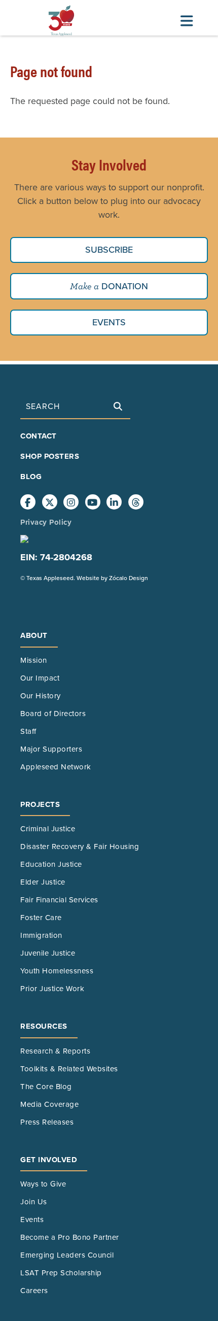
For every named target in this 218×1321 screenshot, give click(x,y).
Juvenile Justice (47, 953)
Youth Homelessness (56, 970)
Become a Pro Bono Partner (69, 1237)
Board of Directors (53, 713)
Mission (33, 660)
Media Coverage (49, 1104)
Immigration (41, 935)
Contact (38, 436)
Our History (40, 695)
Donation (123, 286)
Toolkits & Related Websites (69, 1068)
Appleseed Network (55, 766)
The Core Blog (46, 1086)
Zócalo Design (128, 578)
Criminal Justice (47, 828)
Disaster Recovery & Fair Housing (79, 846)
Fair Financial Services (59, 899)
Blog (31, 476)
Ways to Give (43, 1184)
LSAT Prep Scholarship (61, 1272)
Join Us (33, 1201)
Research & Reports (55, 1051)
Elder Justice (42, 882)
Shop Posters (49, 456)
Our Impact (39, 678)
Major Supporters (51, 749)
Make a (84, 286)
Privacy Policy (45, 522)
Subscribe (109, 249)
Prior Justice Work (52, 988)
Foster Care (41, 917)
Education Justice (51, 864)
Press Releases (47, 1122)
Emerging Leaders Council (67, 1255)
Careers (34, 1290)
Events (109, 322)
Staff (28, 731)
